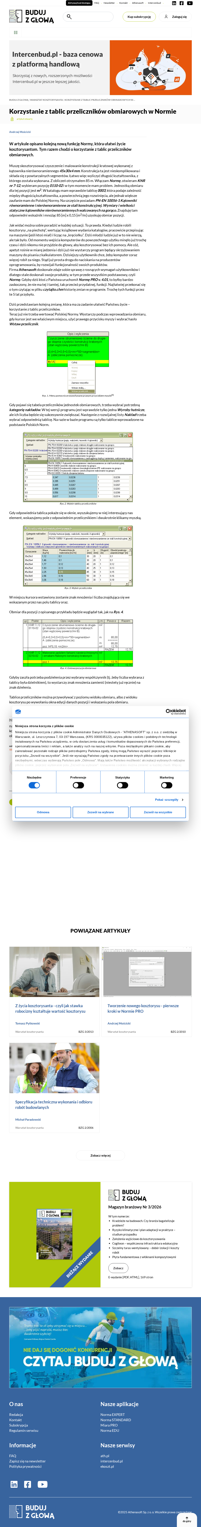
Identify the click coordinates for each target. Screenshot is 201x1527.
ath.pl (104, 1456)
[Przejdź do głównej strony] (31, 16)
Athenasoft (137, 2)
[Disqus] (78, 865)
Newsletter (109, 2)
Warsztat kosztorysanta (46, 99)
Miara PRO (109, 1425)
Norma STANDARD (115, 1420)
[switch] (78, 785)
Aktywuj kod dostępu (79, 2)
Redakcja (16, 1414)
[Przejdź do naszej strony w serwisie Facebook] (181, 3)
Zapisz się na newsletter (27, 1461)
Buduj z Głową (18, 99)
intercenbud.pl (111, 1461)
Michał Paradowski (28, 1119)
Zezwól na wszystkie (158, 812)
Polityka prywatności (25, 1466)
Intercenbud (154, 2)
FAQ (96, 2)
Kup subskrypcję (139, 16)
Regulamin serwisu (23, 1430)
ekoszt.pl (107, 1466)
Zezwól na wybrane (100, 812)
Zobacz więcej (100, 1155)
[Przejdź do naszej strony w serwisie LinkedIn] (174, 3)
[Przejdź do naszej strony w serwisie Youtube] (189, 3)
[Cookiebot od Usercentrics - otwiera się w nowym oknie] (169, 712)
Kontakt (123, 2)
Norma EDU (109, 1430)
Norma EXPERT (112, 1414)
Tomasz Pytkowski (27, 1023)
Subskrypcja (18, 1425)
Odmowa (43, 812)
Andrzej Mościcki (20, 131)
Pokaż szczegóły (166, 799)
